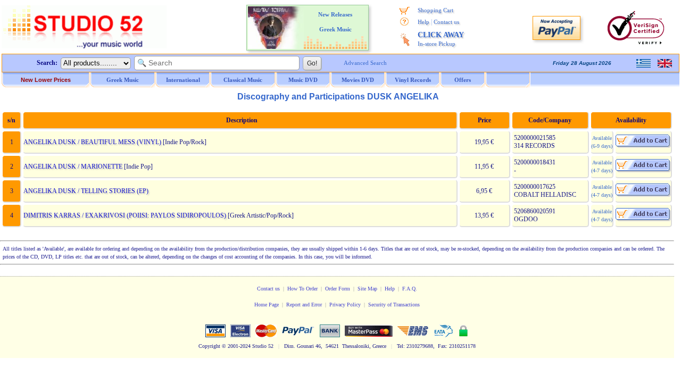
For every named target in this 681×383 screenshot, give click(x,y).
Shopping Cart (435, 10)
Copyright (209, 346)
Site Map (367, 289)
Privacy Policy (345, 304)
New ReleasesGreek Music (335, 21)
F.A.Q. (409, 289)
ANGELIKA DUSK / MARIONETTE (72, 166)
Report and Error (304, 304)
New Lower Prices (46, 80)
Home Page (266, 304)
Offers (462, 80)
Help (423, 22)
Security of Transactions (394, 304)
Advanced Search (365, 63)
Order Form (337, 289)
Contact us (446, 22)
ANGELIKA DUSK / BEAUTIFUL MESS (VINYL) (92, 142)
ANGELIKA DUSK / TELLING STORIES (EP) (85, 191)
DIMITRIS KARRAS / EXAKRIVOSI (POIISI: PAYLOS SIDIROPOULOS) (124, 215)
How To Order (302, 289)
